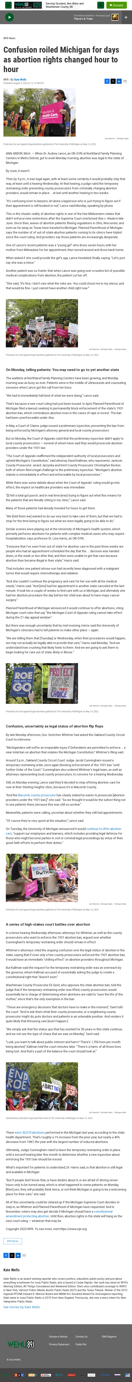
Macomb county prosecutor (37, 795)
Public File (81, 1344)
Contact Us (81, 1336)
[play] (9, 17)
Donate (118, 5)
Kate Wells (20, 79)
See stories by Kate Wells (21, 1307)
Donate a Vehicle (58, 1336)
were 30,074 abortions (30, 1132)
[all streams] (127, 17)
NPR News (9, 38)
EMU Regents (109, 1336)
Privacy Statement (59, 1344)
